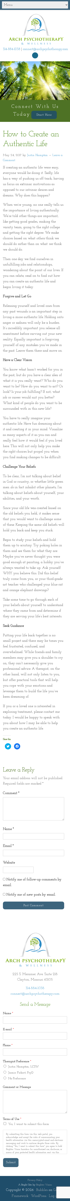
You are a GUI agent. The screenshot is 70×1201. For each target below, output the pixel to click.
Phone (7, 1045)
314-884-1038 (11, 49)
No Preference (17, 1078)
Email (8, 846)
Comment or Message (17, 1087)
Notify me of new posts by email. (31, 895)
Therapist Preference (17, 1061)
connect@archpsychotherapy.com (45, 49)
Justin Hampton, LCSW (23, 1066)
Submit (11, 1162)
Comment (11, 793)
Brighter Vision (44, 1184)
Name (8, 829)
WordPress (38, 1196)
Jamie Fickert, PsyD (20, 1072)
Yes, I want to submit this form (28, 1124)
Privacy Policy (35, 1180)
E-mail (8, 1029)
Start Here (44, 114)
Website (9, 863)
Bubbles (42, 1190)
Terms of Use (12, 1119)
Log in (53, 1196)
